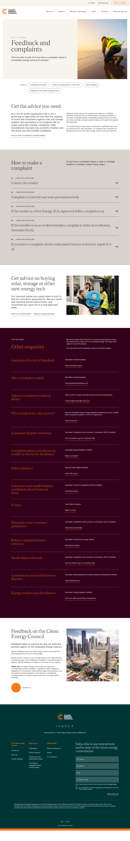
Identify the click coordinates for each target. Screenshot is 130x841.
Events (93, 11)
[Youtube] (69, 726)
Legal (61, 821)
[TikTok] (72, 726)
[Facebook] (56, 726)
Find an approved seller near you (77, 401)
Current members (17, 759)
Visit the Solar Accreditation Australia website (28, 135)
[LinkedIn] (62, 726)
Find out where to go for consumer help (80, 438)
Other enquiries (91, 85)
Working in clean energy (78, 11)
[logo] (9, 11)
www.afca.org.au (71, 491)
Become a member (120, 3)
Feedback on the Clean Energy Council (44, 91)
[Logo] (65, 717)
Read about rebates (72, 545)
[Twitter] (65, 726)
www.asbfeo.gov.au (72, 580)
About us (14, 755)
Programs (61, 11)
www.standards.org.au (73, 365)
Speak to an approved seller (44, 314)
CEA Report (33, 748)
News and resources (120, 11)
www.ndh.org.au (71, 473)
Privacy (68, 821)
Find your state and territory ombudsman (80, 598)
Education (104, 11)
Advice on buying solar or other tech (66, 85)
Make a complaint (71, 456)
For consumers (52, 757)
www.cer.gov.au (71, 420)
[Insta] (59, 726)
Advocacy (49, 11)
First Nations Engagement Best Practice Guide (35, 765)
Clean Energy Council (64, 825)
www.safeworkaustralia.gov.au (76, 383)
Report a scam (70, 510)
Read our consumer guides (21, 314)
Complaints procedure (38, 85)
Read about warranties (73, 528)
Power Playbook (34, 752)
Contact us (15, 750)
